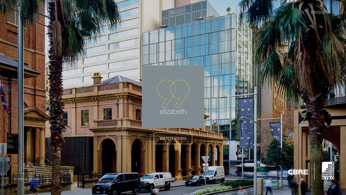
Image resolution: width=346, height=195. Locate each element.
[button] (173, 138)
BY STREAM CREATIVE (27, 179)
